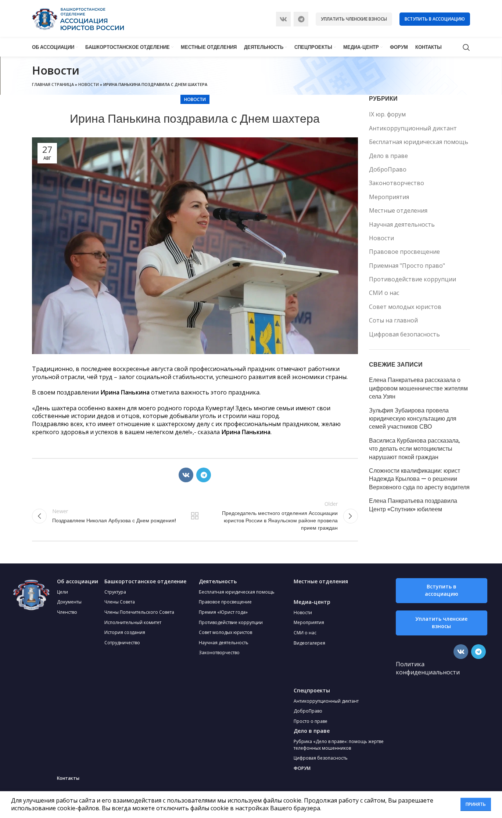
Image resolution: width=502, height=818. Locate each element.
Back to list (195, 516)
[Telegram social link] (301, 19)
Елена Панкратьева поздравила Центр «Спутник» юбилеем (413, 505)
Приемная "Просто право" (407, 266)
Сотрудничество (122, 642)
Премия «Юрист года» (223, 612)
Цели (62, 592)
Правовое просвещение (404, 252)
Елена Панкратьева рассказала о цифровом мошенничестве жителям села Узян (418, 388)
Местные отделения (398, 210)
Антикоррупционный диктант (413, 128)
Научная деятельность (402, 224)
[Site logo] (78, 18)
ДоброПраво (387, 169)
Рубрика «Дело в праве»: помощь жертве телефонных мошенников (339, 744)
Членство (67, 612)
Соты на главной (393, 320)
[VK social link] (283, 19)
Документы (69, 602)
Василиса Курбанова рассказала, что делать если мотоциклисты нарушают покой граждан (414, 449)
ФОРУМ (302, 768)
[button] (441, 590)
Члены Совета (119, 602)
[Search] (466, 47)
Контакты (68, 778)
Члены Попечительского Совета (139, 612)
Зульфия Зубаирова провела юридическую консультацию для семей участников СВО (412, 419)
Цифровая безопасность (404, 334)
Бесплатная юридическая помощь (418, 142)
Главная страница (53, 84)
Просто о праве (310, 721)
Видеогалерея (309, 643)
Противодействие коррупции (412, 279)
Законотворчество (396, 183)
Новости (88, 84)
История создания (124, 632)
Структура (115, 592)
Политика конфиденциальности (428, 668)
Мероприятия (389, 197)
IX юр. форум (387, 114)
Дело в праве (388, 156)
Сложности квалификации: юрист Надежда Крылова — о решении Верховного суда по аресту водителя (419, 479)
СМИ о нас (384, 293)
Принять (476, 804)
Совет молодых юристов (405, 307)
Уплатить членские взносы (354, 19)
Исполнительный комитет (132, 622)
